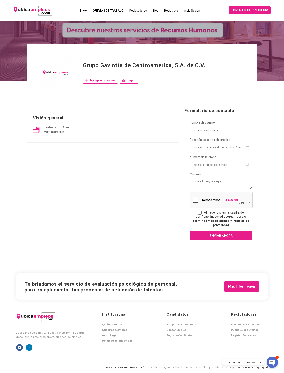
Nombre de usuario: (202, 122)
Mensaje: (196, 174)
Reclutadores (138, 10)
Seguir (131, 80)
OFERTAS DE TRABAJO (108, 10)
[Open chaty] (272, 362)
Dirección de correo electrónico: (210, 139)
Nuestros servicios (114, 329)
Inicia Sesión (192, 10)
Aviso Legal (109, 335)
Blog (155, 10)
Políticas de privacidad (117, 340)
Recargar (232, 200)
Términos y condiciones (211, 220)
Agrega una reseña (102, 80)
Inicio (83, 10)
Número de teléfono (203, 157)
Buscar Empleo (176, 329)
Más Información (241, 286)
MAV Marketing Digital (253, 367)
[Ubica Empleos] (45, 10)
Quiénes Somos (112, 324)
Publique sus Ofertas (244, 329)
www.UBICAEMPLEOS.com (124, 367)
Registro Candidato (179, 335)
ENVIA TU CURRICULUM (249, 10)
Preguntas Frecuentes (181, 324)
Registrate (171, 10)
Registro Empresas (243, 335)
